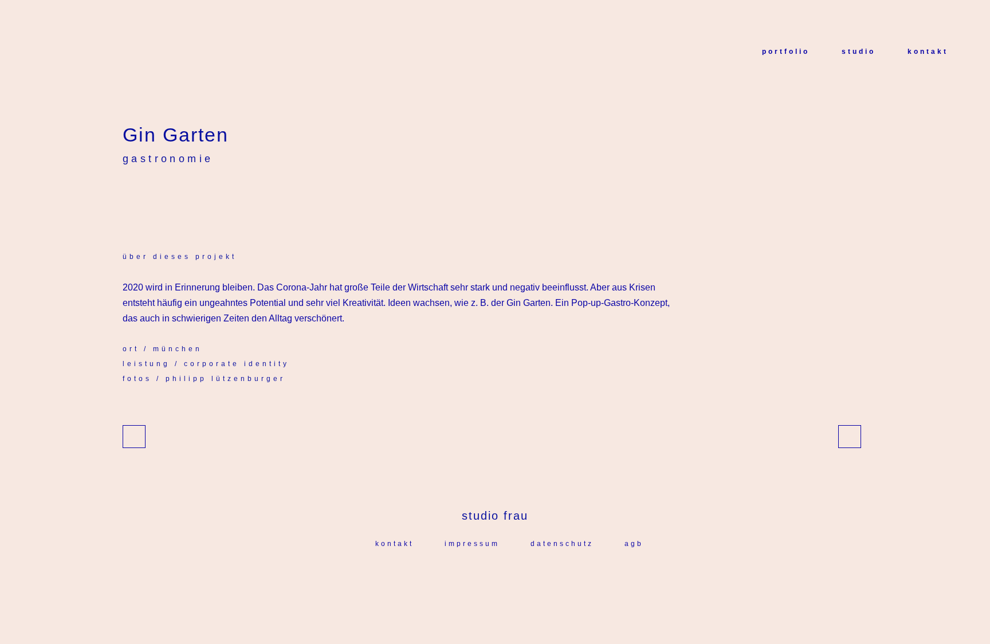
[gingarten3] (130, 200)
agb (633, 544)
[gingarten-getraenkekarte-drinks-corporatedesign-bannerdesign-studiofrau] (144, 200)
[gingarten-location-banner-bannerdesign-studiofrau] (137, 200)
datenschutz (562, 544)
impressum (472, 544)
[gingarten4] (133, 200)
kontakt (394, 544)
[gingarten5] (135, 200)
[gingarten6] (142, 200)
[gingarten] (124, 200)
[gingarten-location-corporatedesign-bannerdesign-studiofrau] (140, 200)
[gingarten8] (147, 200)
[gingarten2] (126, 200)
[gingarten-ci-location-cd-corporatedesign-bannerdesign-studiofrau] (128, 200)
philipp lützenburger (225, 379)
